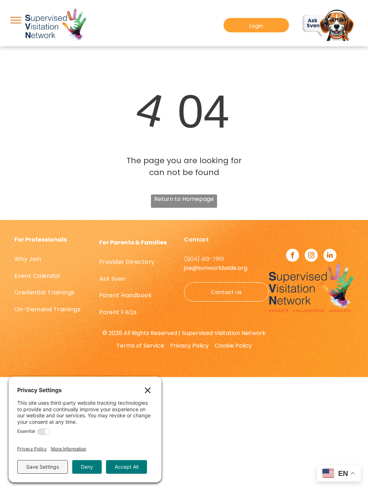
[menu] (15, 20)
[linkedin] (329, 256)
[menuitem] (56, 259)
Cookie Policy (233, 345)
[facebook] (292, 256)
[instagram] (311, 256)
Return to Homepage (184, 199)
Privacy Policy (189, 345)
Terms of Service (140, 345)
